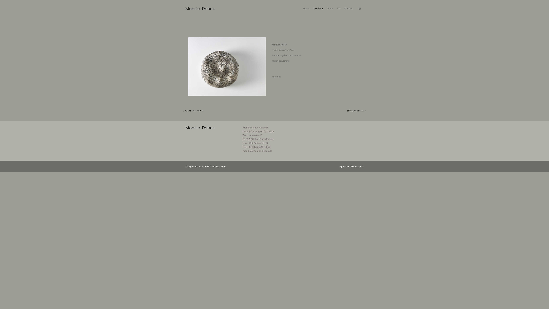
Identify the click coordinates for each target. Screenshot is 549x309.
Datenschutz (357, 166)
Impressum (344, 166)
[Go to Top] (545, 305)
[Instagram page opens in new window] (359, 8)
